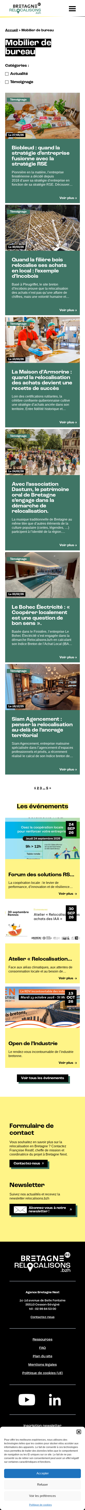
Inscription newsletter (42, 1426)
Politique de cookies (40, 1504)
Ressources (42, 1339)
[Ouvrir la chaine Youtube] (28, 1399)
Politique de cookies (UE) (42, 1373)
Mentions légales (42, 1365)
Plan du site (42, 1356)
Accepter (43, 1473)
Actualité (19, 74)
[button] (79, 1432)
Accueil (11, 30)
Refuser (42, 1484)
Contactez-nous (42, 1317)
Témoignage (21, 82)
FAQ (42, 1348)
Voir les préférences (42, 1496)
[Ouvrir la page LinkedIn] (56, 1399)
